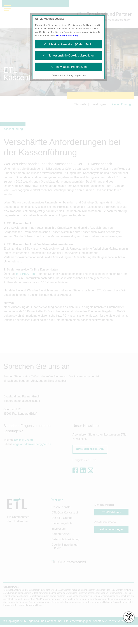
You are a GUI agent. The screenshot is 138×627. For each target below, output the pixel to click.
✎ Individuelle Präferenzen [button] (68, 66)
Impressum (80, 75)
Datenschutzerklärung (67, 35)
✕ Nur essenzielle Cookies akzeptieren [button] (69, 55)
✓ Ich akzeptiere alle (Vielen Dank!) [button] (68, 44)
